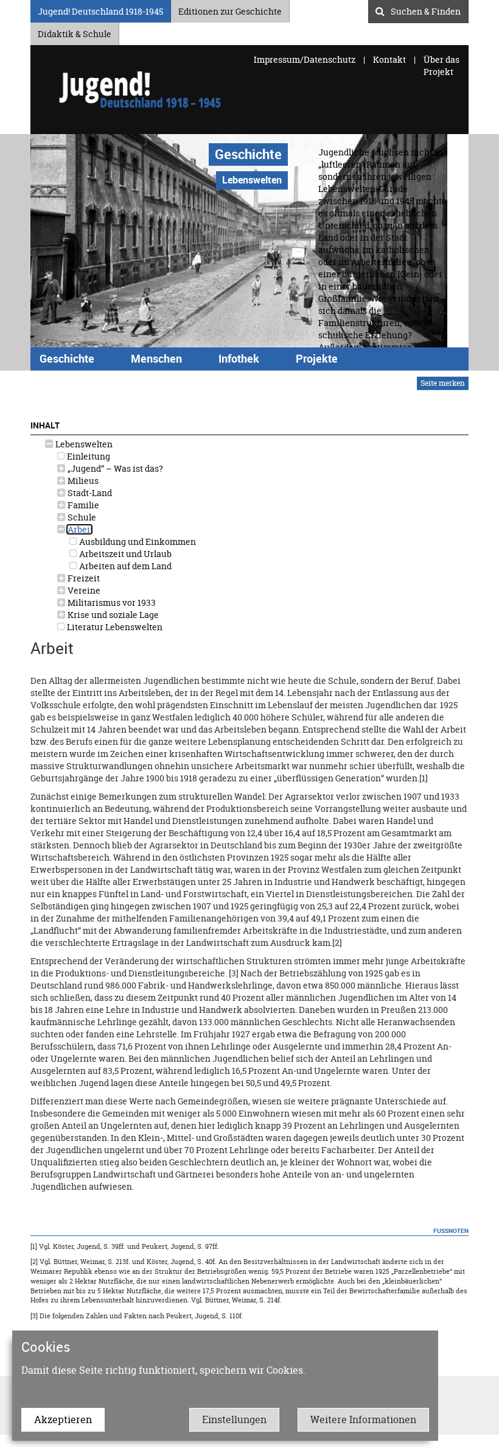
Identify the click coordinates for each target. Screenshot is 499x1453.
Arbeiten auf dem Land (124, 566)
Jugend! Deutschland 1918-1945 (100, 9)
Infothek (238, 358)
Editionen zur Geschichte (230, 9)
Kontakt (389, 59)
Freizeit (83, 578)
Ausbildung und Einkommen (136, 541)
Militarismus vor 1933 (111, 602)
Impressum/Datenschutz (305, 59)
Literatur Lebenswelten (113, 627)
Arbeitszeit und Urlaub (124, 554)
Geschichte (248, 154)
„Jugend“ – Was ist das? (114, 468)
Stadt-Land (89, 493)
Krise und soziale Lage (112, 614)
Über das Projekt (441, 65)
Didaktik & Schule (74, 32)
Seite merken (442, 383)
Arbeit (79, 529)
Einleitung (87, 456)
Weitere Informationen (363, 1419)
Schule (81, 517)
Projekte (317, 358)
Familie (82, 505)
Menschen (156, 358)
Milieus (82, 480)
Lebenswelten (83, 444)
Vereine (83, 590)
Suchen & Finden (426, 9)
